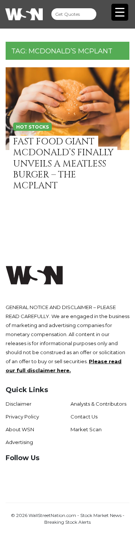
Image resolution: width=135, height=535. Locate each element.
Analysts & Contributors (98, 404)
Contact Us (84, 417)
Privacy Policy (22, 417)
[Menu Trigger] (119, 12)
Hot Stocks (32, 127)
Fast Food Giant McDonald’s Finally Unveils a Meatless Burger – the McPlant (63, 164)
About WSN (20, 429)
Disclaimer (19, 404)
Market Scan (86, 429)
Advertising (19, 442)
